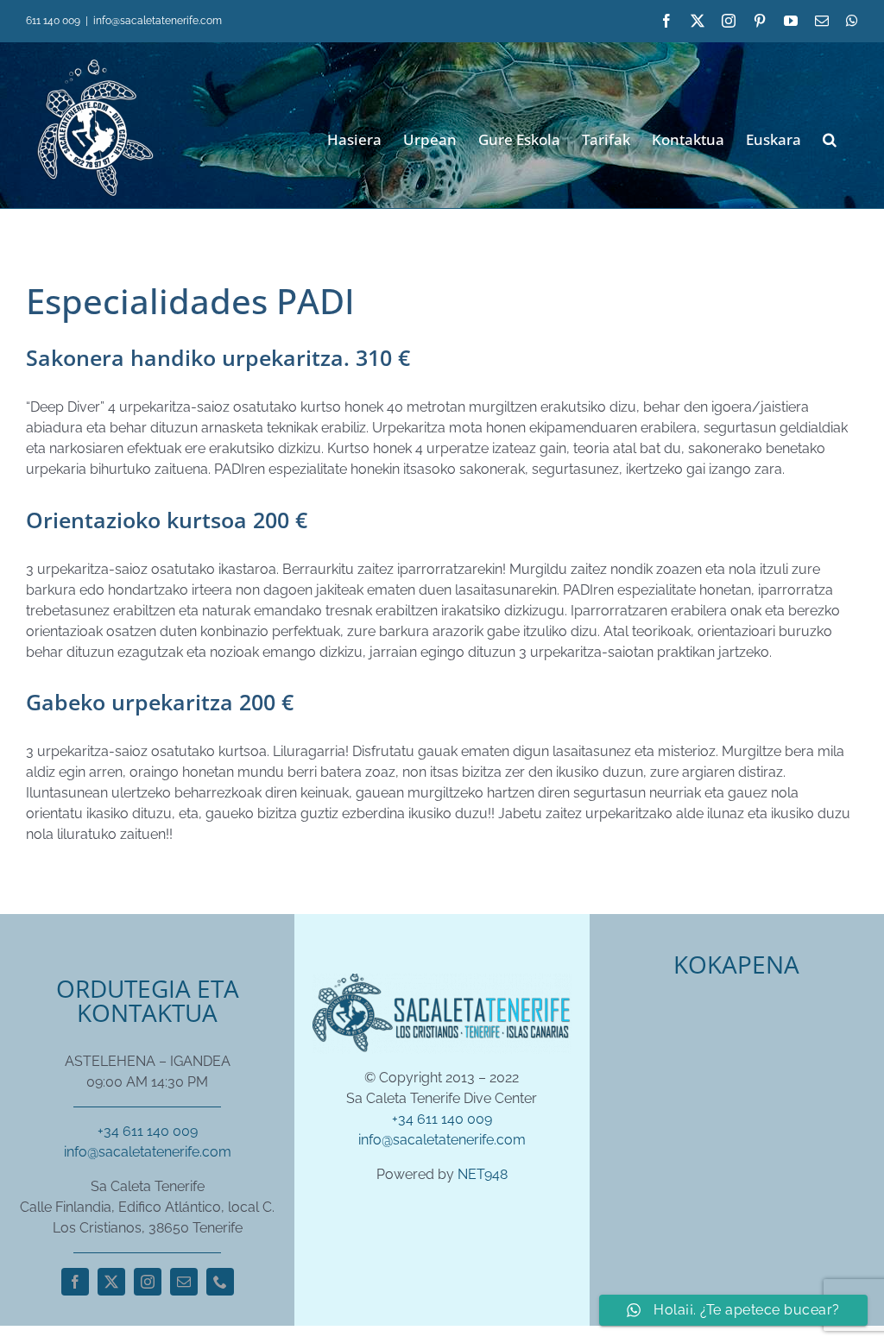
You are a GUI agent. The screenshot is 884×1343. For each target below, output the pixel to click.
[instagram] (147, 1282)
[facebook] (75, 1282)
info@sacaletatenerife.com (157, 21)
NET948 (483, 1174)
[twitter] (111, 1282)
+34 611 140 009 (148, 1131)
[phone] (220, 1282)
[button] (830, 137)
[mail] (184, 1282)
